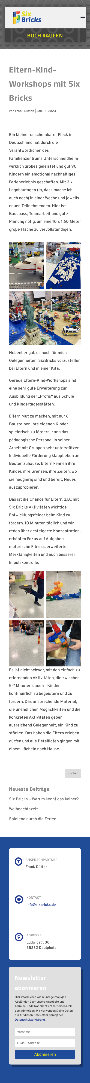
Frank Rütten (24, 111)
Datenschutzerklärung (30, 1020)
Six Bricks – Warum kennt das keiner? (44, 799)
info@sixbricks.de (41, 905)
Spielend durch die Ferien (32, 819)
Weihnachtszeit (23, 809)
